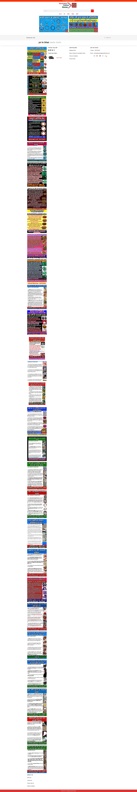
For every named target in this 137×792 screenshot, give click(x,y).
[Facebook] (50, 50)
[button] (41, 24)
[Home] (104, 37)
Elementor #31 (108, 37)
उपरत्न (68, 13)
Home (60, 13)
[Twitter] (52, 50)
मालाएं (77, 13)
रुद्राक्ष (73, 13)
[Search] (92, 11)
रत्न (64, 13)
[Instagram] (54, 50)
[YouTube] (49, 50)
